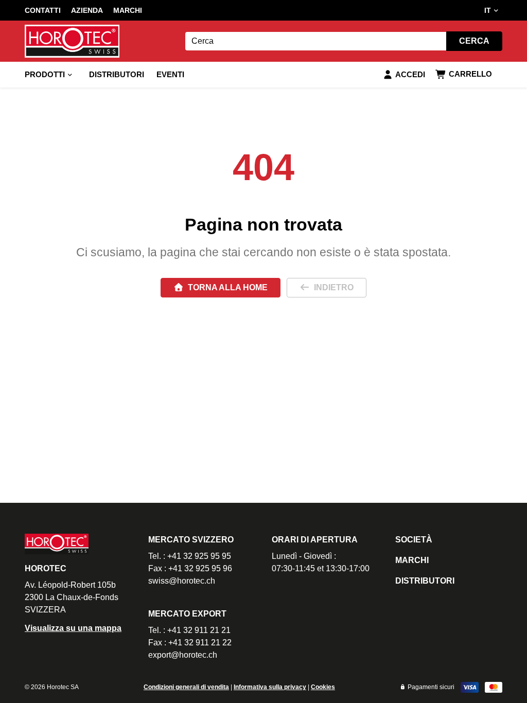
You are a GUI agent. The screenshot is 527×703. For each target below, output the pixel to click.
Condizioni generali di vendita (186, 687)
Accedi (410, 74)
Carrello (470, 73)
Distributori (116, 74)
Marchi (127, 10)
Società (413, 539)
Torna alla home (228, 287)
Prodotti (45, 74)
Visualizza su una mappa (73, 628)
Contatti (43, 10)
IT (487, 10)
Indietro (334, 287)
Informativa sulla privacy (270, 687)
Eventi (170, 74)
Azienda (87, 10)
